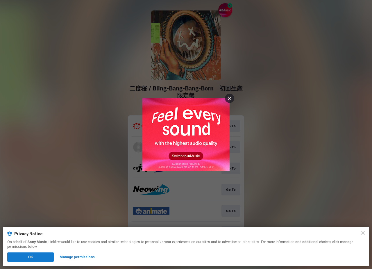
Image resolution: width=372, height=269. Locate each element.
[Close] (363, 233)
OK (30, 257)
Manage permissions (77, 257)
